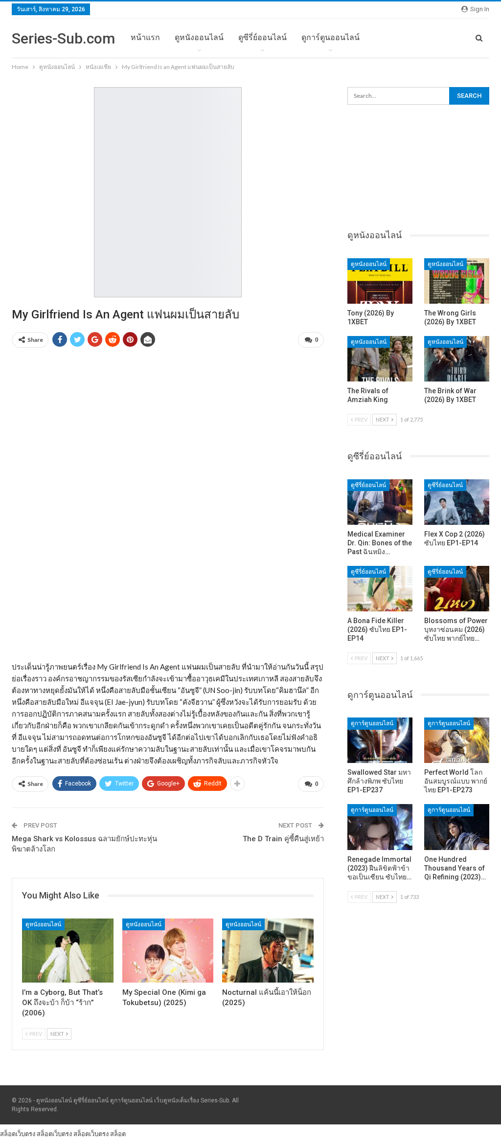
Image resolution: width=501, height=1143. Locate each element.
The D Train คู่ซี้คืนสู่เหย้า (283, 838)
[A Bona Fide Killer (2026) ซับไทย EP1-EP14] (379, 588)
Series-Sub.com (63, 38)
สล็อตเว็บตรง (17, 1134)
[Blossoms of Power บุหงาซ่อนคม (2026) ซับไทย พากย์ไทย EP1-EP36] (456, 588)
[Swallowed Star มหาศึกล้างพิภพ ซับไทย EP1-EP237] (379, 740)
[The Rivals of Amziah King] (379, 358)
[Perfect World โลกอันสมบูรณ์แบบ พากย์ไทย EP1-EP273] (456, 740)
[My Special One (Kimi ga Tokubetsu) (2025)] (168, 951)
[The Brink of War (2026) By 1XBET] (456, 358)
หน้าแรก (145, 37)
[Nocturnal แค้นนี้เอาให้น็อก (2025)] (268, 951)
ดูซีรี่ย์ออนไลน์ (262, 37)
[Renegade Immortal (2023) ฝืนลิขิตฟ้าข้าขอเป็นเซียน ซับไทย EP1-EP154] (379, 827)
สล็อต (118, 1134)
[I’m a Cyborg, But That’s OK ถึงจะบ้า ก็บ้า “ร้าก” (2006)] (68, 951)
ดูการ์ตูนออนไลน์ (330, 37)
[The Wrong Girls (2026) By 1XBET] (456, 281)
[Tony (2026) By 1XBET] (379, 281)
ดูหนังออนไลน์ (199, 37)
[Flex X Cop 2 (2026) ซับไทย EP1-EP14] (456, 502)
